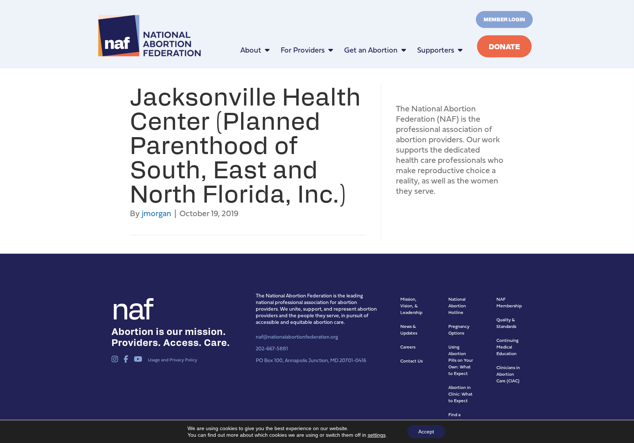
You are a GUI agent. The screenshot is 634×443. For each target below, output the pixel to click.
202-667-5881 (272, 348)
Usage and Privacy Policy (172, 360)
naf (132, 307)
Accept (426, 432)
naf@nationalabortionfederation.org (297, 336)
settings (377, 435)
